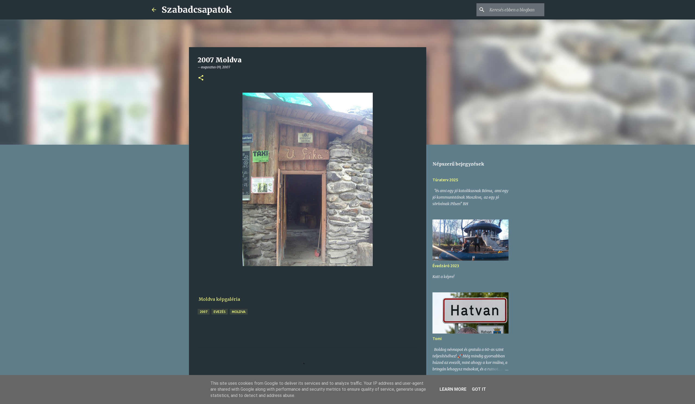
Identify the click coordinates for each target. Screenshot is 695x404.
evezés (220, 311)
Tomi (437, 339)
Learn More (453, 389)
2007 (203, 311)
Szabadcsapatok (197, 9)
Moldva (238, 311)
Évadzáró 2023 (445, 266)
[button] (201, 78)
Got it (479, 389)
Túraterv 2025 (445, 180)
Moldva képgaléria (219, 299)
